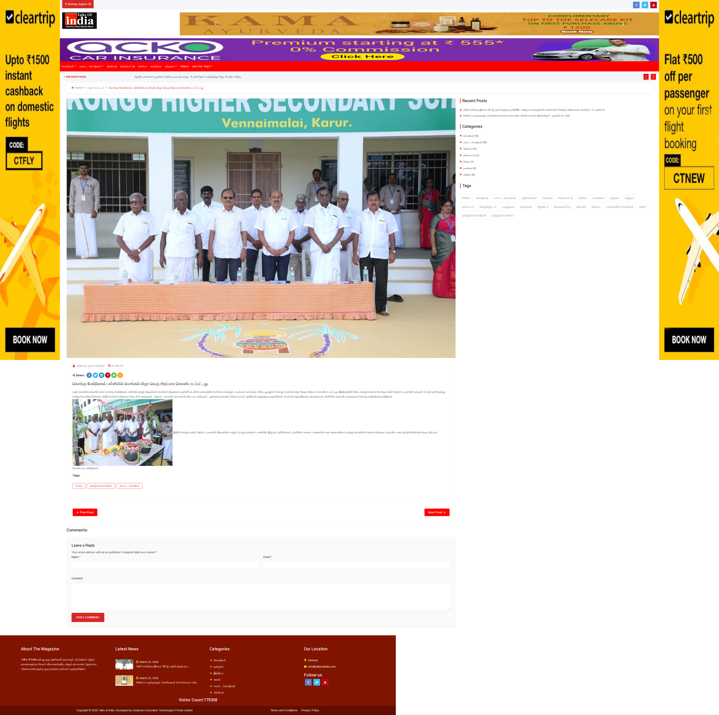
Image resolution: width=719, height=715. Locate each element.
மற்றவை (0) (469, 174)
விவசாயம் (468, 206)
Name (76, 556)
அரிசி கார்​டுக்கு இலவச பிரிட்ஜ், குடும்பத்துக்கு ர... (163, 666)
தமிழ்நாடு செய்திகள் (474, 215)
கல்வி (642, 206)
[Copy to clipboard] (120, 375)
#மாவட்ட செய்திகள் (129, 485)
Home (78, 87)
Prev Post (86, 512)
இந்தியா (219, 673)
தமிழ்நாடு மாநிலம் (502, 215)
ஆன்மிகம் (526, 206)
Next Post (435, 512)
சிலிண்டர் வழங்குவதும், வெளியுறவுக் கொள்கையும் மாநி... (167, 682)
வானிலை (155, 66)
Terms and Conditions (284, 710)
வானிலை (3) (469, 168)
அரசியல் (112, 66)
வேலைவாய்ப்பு (562, 206)
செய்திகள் (68, 66)
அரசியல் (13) (470, 149)
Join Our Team (201, 66)
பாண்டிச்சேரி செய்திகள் (620, 206)
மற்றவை (170, 66)
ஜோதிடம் (543, 206)
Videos (184, 66)
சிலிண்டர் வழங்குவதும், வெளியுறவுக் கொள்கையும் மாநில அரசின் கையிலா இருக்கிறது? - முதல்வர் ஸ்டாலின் (516, 115)
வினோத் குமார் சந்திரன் (91, 365)
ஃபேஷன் (581, 206)
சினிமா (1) (468, 161)
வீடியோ (596, 206)
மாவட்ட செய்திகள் (90, 66)
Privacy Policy (310, 710)
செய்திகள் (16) (471, 136)
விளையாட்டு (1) (471, 155)
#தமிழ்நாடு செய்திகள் (101, 485)
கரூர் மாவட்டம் (95, 87)
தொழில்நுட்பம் (488, 206)
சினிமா (142, 66)
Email (267, 556)
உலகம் (217, 679)
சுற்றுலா (629, 197)
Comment (77, 578)
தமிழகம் (219, 666)
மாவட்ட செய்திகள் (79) (475, 142)
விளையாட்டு (127, 66)
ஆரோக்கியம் (529, 197)
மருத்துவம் (508, 206)
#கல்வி (78, 485)
